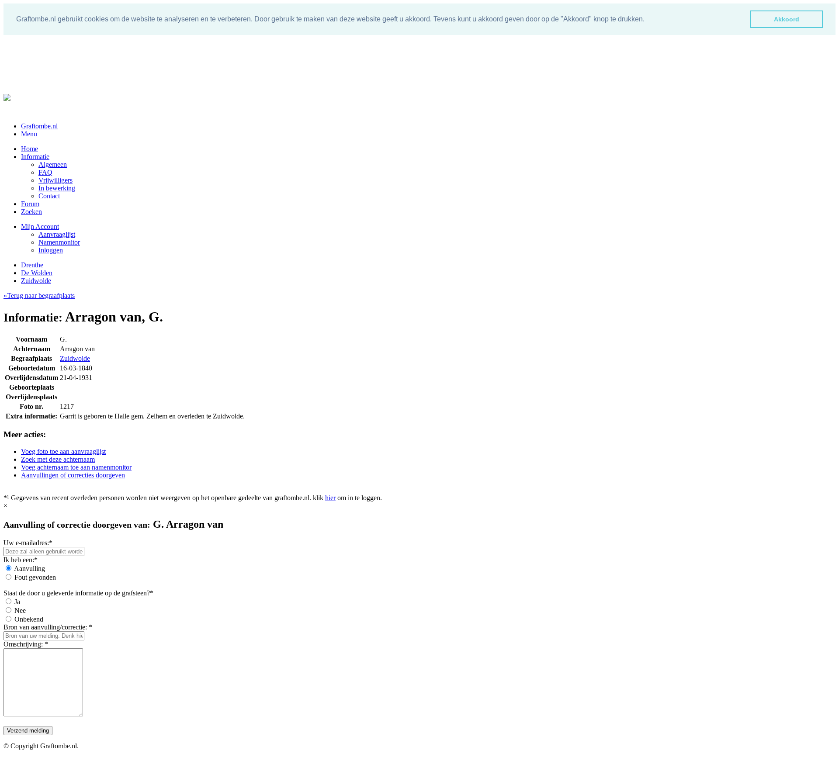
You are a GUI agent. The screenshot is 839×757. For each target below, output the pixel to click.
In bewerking (56, 188)
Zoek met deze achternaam (58, 459)
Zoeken (31, 211)
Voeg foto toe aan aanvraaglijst (63, 451)
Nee (20, 610)
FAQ (45, 172)
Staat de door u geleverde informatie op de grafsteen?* (78, 593)
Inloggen (50, 250)
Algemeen (52, 164)
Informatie (35, 156)
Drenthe (32, 265)
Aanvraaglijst (56, 234)
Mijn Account (40, 226)
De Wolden (36, 273)
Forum (30, 203)
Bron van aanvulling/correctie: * (47, 627)
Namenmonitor (59, 242)
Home (29, 148)
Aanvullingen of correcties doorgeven (73, 475)
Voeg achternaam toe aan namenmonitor (76, 467)
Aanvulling (29, 568)
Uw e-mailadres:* (27, 542)
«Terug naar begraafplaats (39, 295)
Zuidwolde (36, 280)
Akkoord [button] (786, 19)
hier (330, 497)
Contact (49, 196)
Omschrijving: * (25, 644)
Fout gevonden (35, 577)
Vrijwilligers (55, 180)
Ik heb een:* (20, 559)
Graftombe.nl (39, 126)
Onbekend (28, 619)
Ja (17, 601)
